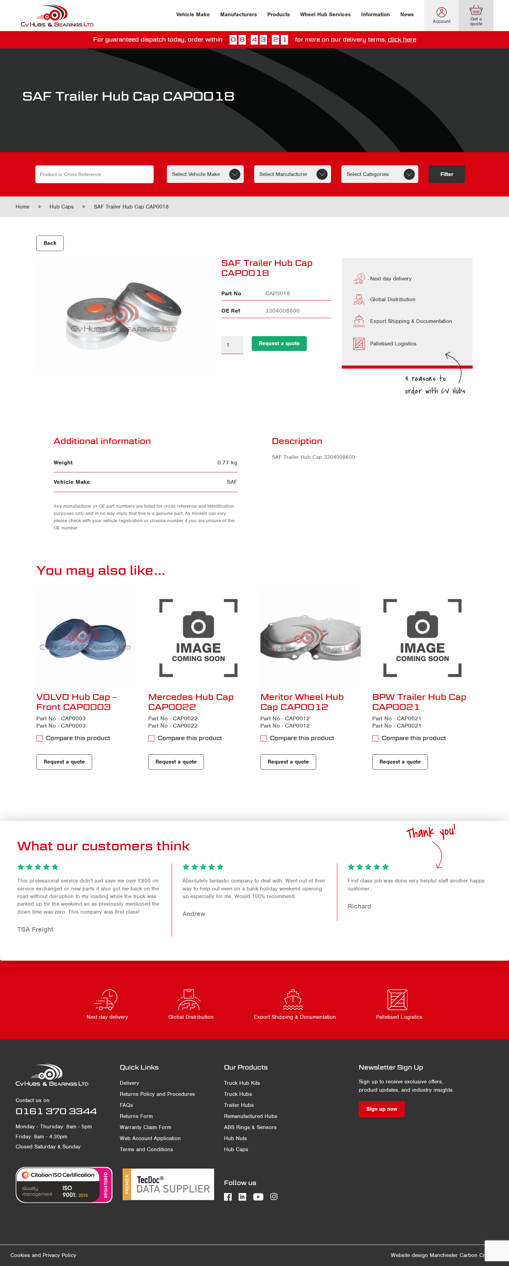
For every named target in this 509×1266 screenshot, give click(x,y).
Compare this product (78, 738)
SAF (232, 482)
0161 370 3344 (56, 1111)
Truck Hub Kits (242, 1083)
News (407, 14)
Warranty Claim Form (145, 1127)
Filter (446, 174)
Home (22, 206)
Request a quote (279, 343)
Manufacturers (238, 14)
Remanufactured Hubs (250, 1116)
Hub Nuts (235, 1138)
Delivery (129, 1083)
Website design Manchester (424, 1255)
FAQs (126, 1105)
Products (278, 14)
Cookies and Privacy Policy (43, 1255)
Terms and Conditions (146, 1149)
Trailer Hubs (239, 1105)
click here (402, 39)
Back (50, 243)
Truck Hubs (238, 1094)
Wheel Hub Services (325, 14)
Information (375, 14)
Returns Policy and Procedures (157, 1094)
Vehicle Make (193, 14)
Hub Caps (62, 206)
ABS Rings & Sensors (250, 1127)
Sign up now (381, 1109)
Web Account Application (150, 1138)
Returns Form (136, 1116)
